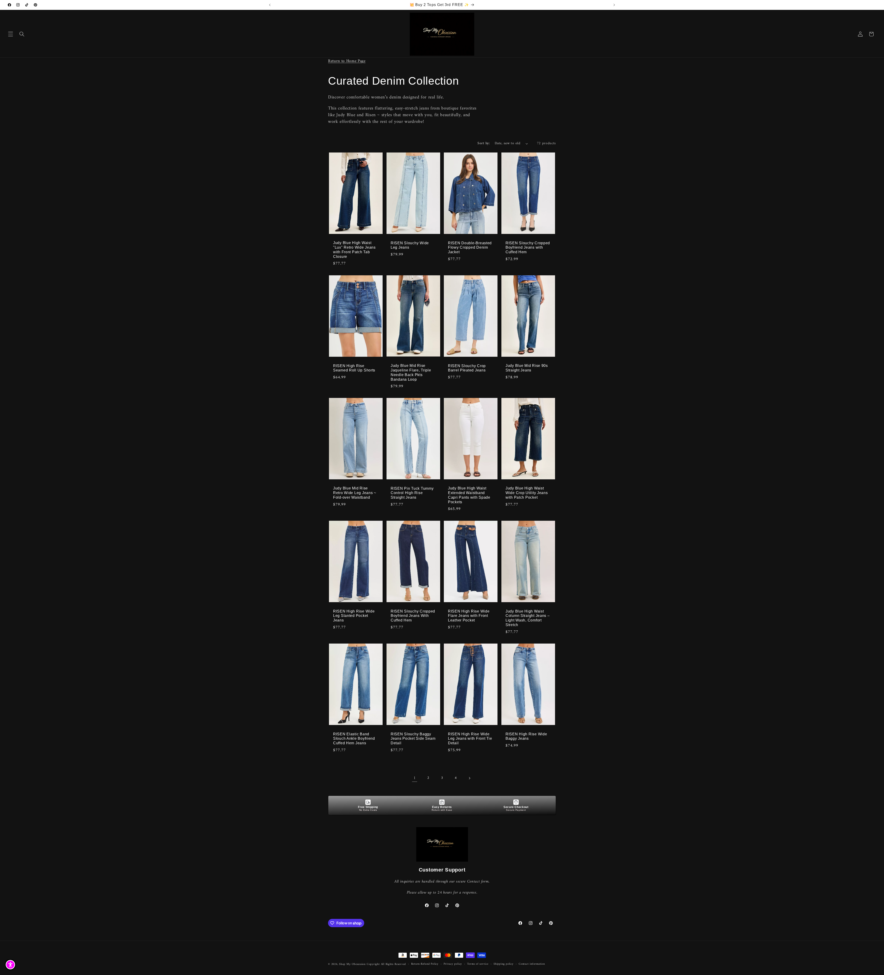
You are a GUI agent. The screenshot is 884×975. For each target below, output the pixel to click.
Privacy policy (453, 964)
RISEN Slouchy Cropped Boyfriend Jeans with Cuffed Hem (528, 247)
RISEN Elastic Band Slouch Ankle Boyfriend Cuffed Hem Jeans (354, 738)
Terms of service (477, 964)
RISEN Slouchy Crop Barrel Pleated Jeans (467, 368)
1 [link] (414, 778)
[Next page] (469, 778)
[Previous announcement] (270, 5)
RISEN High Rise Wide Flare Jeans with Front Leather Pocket (468, 615)
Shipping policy (504, 964)
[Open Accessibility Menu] (10, 964)
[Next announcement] (614, 5)
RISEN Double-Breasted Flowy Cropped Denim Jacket (470, 247)
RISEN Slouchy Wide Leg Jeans (410, 245)
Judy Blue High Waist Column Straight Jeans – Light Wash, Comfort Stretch (528, 618)
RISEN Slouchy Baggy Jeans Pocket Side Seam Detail (413, 738)
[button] (10, 34)
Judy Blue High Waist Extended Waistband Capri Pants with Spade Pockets (469, 495)
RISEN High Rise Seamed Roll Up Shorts (354, 368)
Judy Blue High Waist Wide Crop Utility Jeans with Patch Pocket (527, 492)
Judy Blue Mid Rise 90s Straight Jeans (527, 368)
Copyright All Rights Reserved (386, 964)
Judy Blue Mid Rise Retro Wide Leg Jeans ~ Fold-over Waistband (354, 492)
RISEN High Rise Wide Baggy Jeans (526, 736)
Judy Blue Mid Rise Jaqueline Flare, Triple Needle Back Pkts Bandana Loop (411, 372)
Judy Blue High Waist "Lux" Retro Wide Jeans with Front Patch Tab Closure (354, 250)
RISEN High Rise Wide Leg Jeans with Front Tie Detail (470, 738)
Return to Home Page (347, 61)
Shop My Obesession (352, 964)
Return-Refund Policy (425, 964)
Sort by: (483, 143)
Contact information (532, 964)
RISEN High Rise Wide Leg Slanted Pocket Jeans (354, 615)
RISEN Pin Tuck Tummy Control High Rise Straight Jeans (412, 493)
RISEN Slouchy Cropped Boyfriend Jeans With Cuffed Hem (413, 615)
